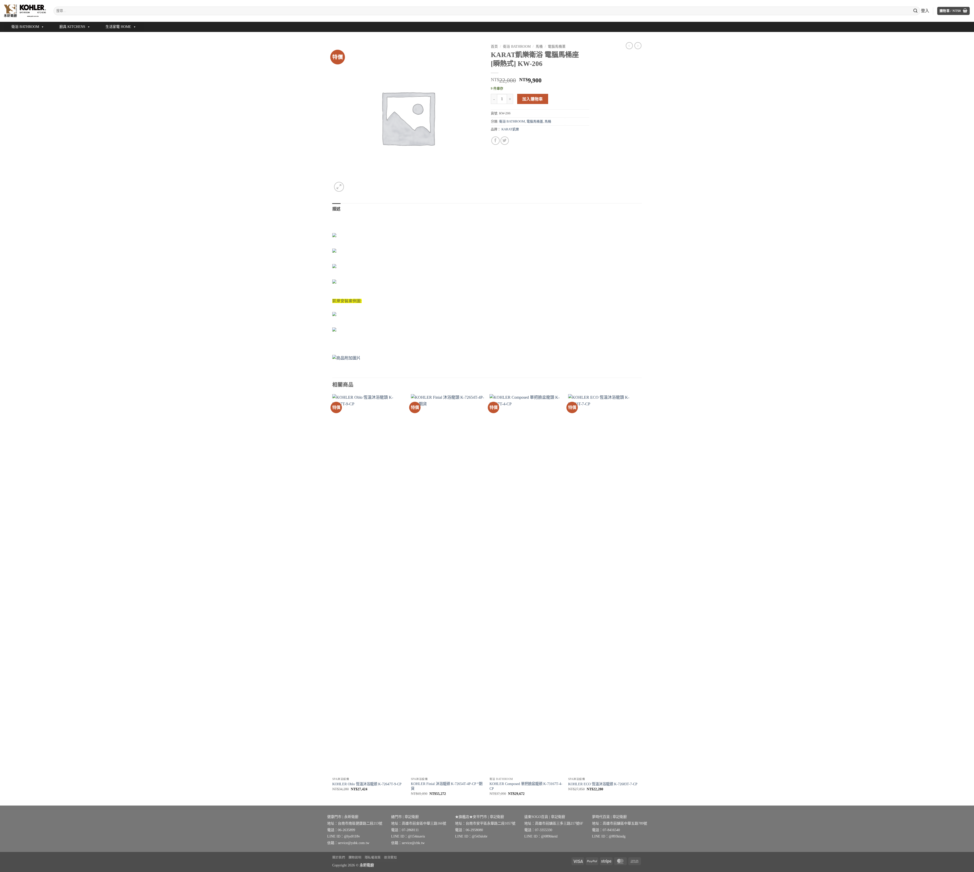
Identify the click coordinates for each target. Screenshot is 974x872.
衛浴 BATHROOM (25, 27)
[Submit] (915, 11)
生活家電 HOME (118, 27)
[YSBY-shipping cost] (487, 358)
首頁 (494, 46)
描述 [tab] (336, 209)
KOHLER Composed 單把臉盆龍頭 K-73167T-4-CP (526, 786)
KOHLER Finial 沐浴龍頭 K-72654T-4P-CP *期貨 (446, 786)
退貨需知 (390, 857)
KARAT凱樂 (510, 129)
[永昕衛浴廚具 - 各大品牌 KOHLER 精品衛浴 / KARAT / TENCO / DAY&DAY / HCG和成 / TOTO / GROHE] (25, 11)
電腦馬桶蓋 (557, 46)
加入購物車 (532, 99)
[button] (953, 11)
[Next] (641, 599)
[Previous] (332, 599)
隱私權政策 (373, 857)
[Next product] (629, 45)
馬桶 (539, 46)
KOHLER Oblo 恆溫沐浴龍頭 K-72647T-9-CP (367, 784)
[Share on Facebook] (495, 140)
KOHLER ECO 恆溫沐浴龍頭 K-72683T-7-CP (602, 784)
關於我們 (338, 857)
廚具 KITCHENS (72, 27)
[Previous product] (637, 45)
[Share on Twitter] (504, 140)
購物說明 (355, 857)
